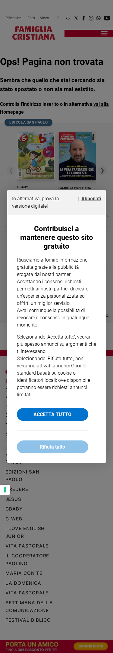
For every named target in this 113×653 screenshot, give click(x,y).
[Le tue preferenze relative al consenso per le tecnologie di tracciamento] (5, 490)
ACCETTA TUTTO (52, 414)
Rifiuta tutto (52, 447)
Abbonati (91, 198)
